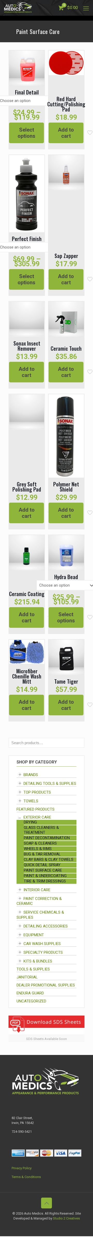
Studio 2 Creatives (66, 1218)
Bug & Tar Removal (42, 854)
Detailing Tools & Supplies (50, 783)
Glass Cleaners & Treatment (41, 830)
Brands (31, 774)
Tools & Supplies (33, 969)
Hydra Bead (66, 577)
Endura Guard (30, 993)
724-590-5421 (22, 1131)
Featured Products (36, 809)
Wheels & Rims (38, 848)
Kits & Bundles (38, 961)
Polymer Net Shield (66, 486)
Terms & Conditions (26, 1177)
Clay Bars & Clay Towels (48, 859)
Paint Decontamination (47, 838)
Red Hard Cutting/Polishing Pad (66, 104)
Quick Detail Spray (42, 865)
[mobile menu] (86, 7)
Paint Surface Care (43, 870)
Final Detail (27, 92)
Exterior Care (37, 817)
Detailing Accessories (46, 926)
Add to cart (66, 133)
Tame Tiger (66, 681)
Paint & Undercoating (45, 875)
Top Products (37, 792)
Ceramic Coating (26, 594)
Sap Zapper (66, 256)
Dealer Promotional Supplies (46, 985)
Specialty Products (43, 952)
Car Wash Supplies (42, 943)
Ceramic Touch (66, 348)
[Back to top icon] (46, 1203)
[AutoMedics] (18, 7)
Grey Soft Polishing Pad (26, 486)
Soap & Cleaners (40, 843)
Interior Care (37, 890)
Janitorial (27, 977)
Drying (30, 822)
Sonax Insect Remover (26, 345)
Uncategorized (31, 1001)
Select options (26, 133)
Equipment (34, 935)
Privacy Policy (22, 1168)
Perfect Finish (27, 239)
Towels (31, 801)
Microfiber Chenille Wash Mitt (26, 676)
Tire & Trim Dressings (45, 881)
